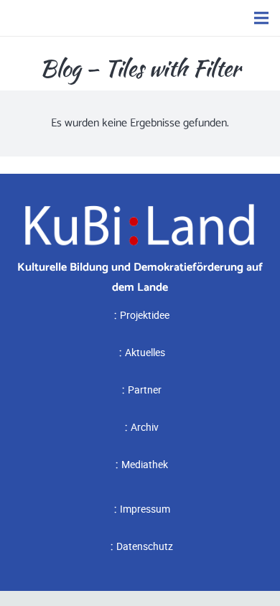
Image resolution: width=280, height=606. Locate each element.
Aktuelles (145, 352)
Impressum (145, 509)
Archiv (145, 427)
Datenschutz (144, 546)
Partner (145, 389)
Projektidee (144, 315)
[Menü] (261, 18)
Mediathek (144, 464)
